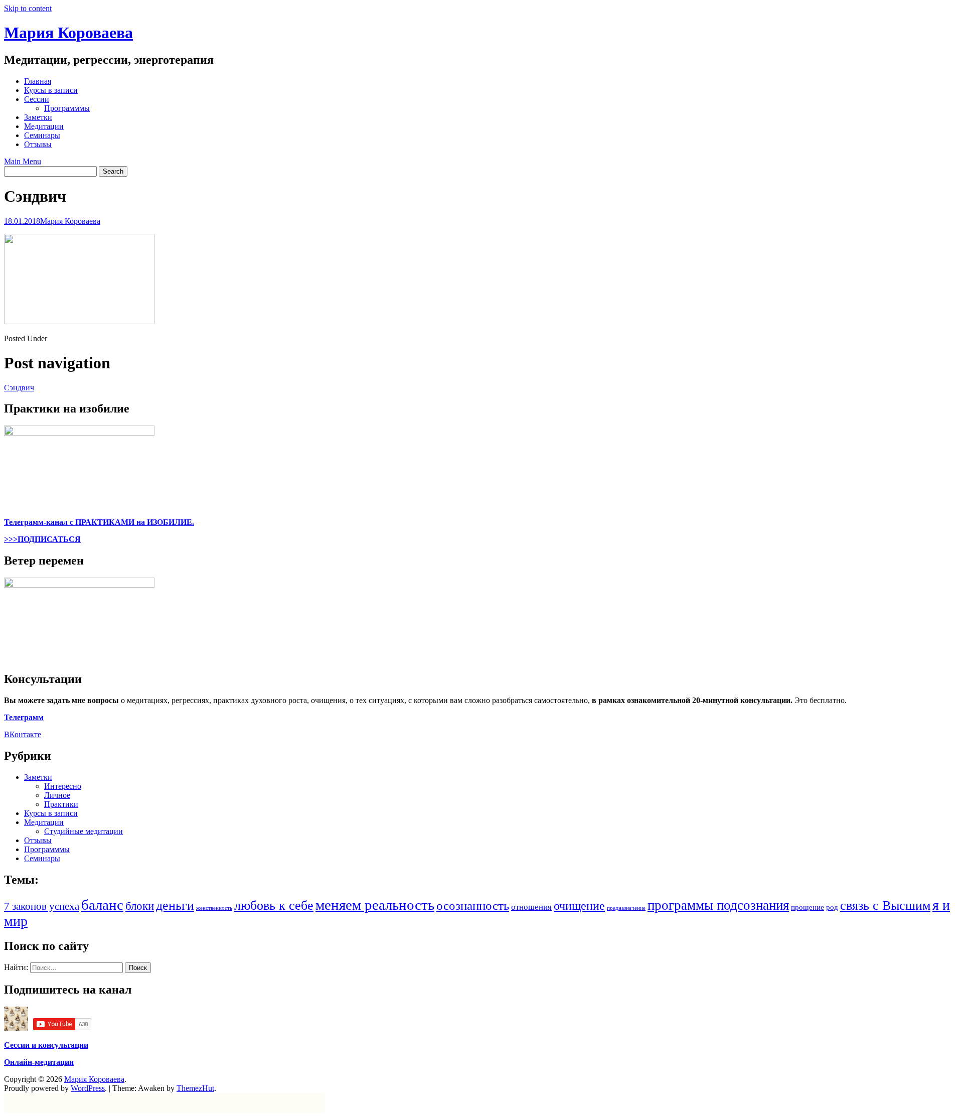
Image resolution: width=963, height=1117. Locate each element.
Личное (57, 795)
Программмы (67, 108)
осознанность (472, 905)
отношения (531, 907)
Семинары (42, 135)
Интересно (62, 786)
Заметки (38, 117)
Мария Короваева (68, 33)
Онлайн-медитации (39, 1062)
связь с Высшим (885, 905)
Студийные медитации (83, 831)
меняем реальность (374, 905)
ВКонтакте (22, 734)
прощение (807, 907)
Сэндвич (19, 387)
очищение (579, 905)
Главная (37, 81)
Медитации (44, 126)
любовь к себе (273, 905)
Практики (61, 804)
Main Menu (22, 161)
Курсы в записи (51, 90)
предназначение (626, 908)
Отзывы (38, 144)
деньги (175, 905)
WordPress (88, 1088)
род (832, 907)
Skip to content (28, 8)
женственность (214, 908)
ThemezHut (195, 1088)
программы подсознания (718, 905)
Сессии (36, 99)
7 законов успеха (41, 906)
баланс (102, 905)
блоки (139, 906)
